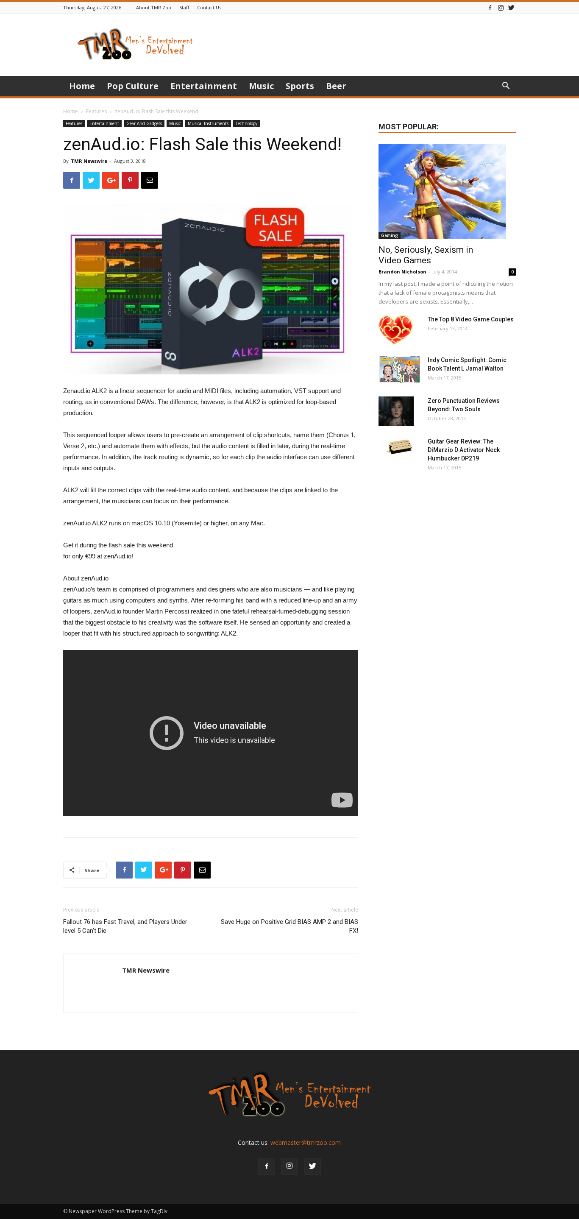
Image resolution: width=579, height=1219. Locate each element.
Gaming (389, 235)
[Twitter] (511, 7)
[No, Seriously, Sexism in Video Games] (447, 191)
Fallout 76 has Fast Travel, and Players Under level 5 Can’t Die (125, 926)
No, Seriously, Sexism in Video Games (426, 255)
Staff (184, 7)
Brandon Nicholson (402, 271)
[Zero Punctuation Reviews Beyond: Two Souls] (396, 411)
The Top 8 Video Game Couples (471, 319)
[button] (505, 87)
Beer (336, 86)
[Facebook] (490, 7)
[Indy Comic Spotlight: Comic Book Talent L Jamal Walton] (400, 369)
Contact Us (209, 7)
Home (82, 86)
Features (96, 111)
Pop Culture (133, 86)
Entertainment (203, 86)
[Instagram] (500, 7)
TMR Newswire (89, 161)
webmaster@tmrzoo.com (305, 1142)
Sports (300, 86)
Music (261, 86)
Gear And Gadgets (144, 123)
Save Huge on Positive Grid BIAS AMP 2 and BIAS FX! (289, 926)
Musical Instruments (208, 123)
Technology (246, 123)
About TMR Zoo (153, 7)
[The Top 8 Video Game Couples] (396, 330)
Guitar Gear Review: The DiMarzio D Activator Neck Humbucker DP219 (464, 450)
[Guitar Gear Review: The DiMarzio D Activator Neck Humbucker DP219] (400, 447)
